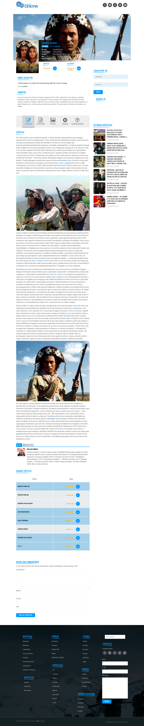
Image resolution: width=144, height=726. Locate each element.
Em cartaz (85, 649)
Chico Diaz (55, 97)
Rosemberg (68, 316)
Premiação (81, 707)
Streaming (86, 657)
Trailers (54, 653)
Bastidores (26, 641)
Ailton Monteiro (23, 512)
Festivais (55, 682)
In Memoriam (56, 686)
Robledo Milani (23, 495)
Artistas (26, 682)
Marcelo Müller (32, 449)
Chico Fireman (23, 520)
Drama (64, 54)
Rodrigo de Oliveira (25, 538)
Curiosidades (77, 124)
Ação (54, 54)
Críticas (85, 641)
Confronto (55, 674)
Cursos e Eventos (28, 653)
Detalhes (40, 124)
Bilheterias (26, 645)
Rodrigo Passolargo (25, 503)
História (68, 54)
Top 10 (54, 703)
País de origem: (46, 58)
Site (17, 607)
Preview (55, 698)
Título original (46, 52)
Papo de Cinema (25, 721)
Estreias (85, 653)
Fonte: (19, 86)
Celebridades (26, 649)
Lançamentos (27, 666)
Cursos (55, 678)
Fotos (53, 124)
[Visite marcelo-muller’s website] (21, 452)
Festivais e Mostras (28, 662)
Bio (20, 445)
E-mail (19, 599)
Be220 (42, 721)
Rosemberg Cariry (58, 49)
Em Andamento (86, 682)
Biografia (58, 54)
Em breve (85, 645)
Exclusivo (25, 657)
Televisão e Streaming (29, 670)
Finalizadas (85, 678)
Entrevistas (27, 686)
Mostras (55, 690)
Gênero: (44, 54)
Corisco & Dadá (49, 43)
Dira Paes (44, 102)
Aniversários (27, 690)
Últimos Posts (29, 445)
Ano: (43, 56)
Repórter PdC (55, 649)
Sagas (84, 662)
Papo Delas (56, 694)
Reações (80, 711)
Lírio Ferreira (31, 165)
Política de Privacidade (121, 722)
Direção (44, 49)
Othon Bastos (24, 261)
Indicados (80, 703)
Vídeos (65, 124)
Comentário (20, 570)
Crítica (28, 124)
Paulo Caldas (41, 165)
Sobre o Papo (110, 722)
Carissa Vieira (23, 529)
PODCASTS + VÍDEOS (58, 657)
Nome (18, 591)
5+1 (54, 670)
